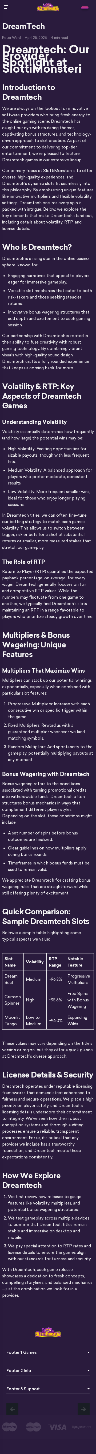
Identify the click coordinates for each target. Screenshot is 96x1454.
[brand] (85, 7)
